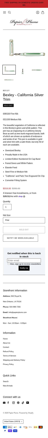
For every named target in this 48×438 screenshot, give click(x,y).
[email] (4, 403)
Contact (6, 347)
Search (5, 381)
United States (12, 421)
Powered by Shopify (26, 413)
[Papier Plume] (24, 22)
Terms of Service (9, 356)
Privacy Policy (8, 364)
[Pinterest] (18, 403)
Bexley (6, 90)
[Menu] (4, 12)
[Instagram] (13, 403)
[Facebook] (8, 403)
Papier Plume (13, 413)
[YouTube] (27, 403)
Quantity (6, 201)
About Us (6, 343)
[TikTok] (23, 403)
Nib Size (6, 215)
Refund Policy (8, 351)
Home (5, 339)
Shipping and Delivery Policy (14, 360)
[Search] (9, 12)
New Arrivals (8, 386)
